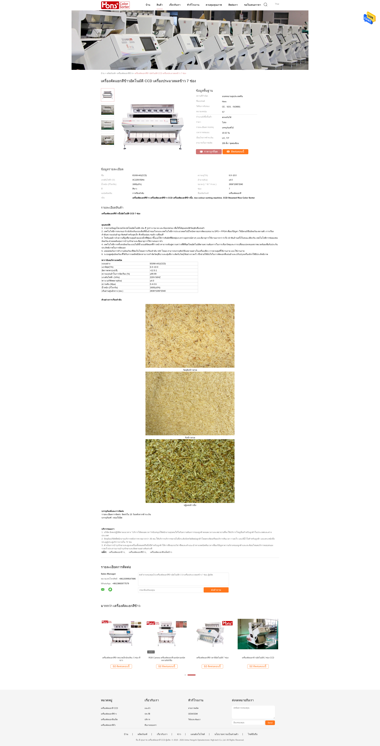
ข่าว (179, 734)
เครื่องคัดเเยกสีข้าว (109, 714)
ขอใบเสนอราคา (252, 5)
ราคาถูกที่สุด (210, 151)
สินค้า (160, 5)
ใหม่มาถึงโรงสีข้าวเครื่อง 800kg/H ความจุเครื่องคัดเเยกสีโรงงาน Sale (167, 659)
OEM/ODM (193, 714)
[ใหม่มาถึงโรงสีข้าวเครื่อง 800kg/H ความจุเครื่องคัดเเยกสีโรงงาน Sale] (167, 634)
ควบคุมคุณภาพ (214, 5)
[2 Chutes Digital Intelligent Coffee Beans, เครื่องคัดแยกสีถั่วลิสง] (212, 634)
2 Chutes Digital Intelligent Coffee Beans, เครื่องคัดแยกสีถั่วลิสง (212, 659)
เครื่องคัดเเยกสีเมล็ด (109, 719)
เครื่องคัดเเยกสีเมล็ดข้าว (161, 552)
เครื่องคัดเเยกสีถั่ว (108, 725)
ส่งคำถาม (216, 590)
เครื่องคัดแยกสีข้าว (137, 552)
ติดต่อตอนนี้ (237, 151)
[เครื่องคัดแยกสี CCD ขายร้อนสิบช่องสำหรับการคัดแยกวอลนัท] (121, 634)
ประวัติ (147, 714)
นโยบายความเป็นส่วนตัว (226, 734)
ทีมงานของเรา (151, 725)
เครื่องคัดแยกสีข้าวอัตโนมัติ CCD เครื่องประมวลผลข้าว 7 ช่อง (160, 73)
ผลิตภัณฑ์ (142, 734)
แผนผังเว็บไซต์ (198, 734)
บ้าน (148, 5)
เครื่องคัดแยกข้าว (117, 552)
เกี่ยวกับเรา (174, 5)
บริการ (147, 719)
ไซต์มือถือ (253, 734)
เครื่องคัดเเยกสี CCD (109, 708)
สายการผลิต (193, 708)
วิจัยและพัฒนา (194, 719)
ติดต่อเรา (233, 5)
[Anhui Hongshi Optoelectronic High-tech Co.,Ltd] (115, 5)
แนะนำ (148, 708)
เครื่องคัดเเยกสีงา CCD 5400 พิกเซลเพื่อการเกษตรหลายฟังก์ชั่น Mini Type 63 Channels (258, 659)
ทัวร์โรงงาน (193, 5)
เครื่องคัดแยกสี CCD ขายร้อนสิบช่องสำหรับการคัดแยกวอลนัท (121, 659)
